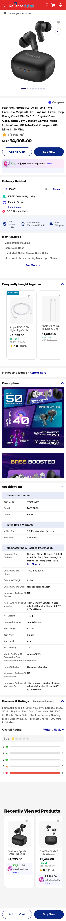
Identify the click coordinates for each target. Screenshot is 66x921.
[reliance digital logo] (21, 5)
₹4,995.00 (17, 140)
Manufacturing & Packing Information (30, 547)
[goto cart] (53, 5)
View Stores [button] (14, 207)
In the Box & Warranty (20, 524)
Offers (49, 163)
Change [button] (57, 189)
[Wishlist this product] (28, 295)
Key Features (11, 237)
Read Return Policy (11, 224)
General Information (19, 495)
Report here (38, 372)
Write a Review (53, 729)
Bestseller (13, 293)
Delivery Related (14, 181)
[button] (18, 13)
